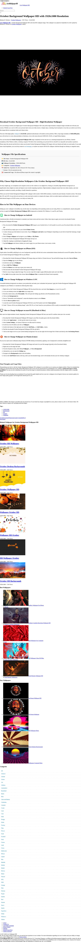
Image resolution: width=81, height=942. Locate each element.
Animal (3, 776)
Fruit (2, 839)
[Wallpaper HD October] (12, 532)
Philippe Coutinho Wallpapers (12, 624)
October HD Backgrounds (10, 581)
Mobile (3, 865)
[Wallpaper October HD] (12, 509)
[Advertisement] (40, 37)
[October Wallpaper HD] (12, 486)
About (4, 923)
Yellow (3, 919)
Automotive (4, 788)
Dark (2, 816)
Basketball (3, 791)
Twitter (2, 418)
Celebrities (3, 802)
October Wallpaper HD (9, 489)
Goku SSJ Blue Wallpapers (11, 659)
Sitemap (5, 928)
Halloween (4, 851)
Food (2, 833)
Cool (2, 811)
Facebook (6, 418)
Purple (2, 893)
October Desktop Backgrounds (12, 466)
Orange (3, 885)
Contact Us (6, 924)
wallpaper (16, 133)
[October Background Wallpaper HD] (40, 73)
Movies (6, 606)
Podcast (3, 891)
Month (3, 868)
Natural (3, 876)
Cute (2, 813)
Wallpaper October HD (9, 512)
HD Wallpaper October (9, 558)
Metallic (3, 862)
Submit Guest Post (7, 8)
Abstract (3, 773)
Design (3, 819)
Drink (2, 822)
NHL (2, 882)
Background (6, 411)
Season (3, 902)
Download (2, 419)
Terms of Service (7, 931)
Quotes (3, 896)
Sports (2, 908)
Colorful (3, 805)
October (5, 413)
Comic (3, 808)
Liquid (3, 856)
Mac (2, 859)
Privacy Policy (6, 927)
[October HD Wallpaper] (12, 440)
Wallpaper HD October (9, 535)
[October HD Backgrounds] (12, 577)
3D (2, 771)
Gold (2, 845)
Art (2, 782)
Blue (2, 796)
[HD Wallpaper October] (12, 554)
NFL (2, 879)
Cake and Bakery (5, 799)
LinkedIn (20, 418)
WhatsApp (11, 418)
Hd (4, 412)
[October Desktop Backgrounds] (12, 463)
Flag (2, 828)
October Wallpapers (16, 20)
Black (2, 793)
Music (2, 873)
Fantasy (3, 825)
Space (2, 905)
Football (3, 836)
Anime (3, 779)
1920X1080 (6, 409)
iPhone (3, 853)
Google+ (16, 418)
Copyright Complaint (8, 925)
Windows (3, 916)
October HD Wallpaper (9, 444)
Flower (3, 831)
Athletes (3, 785)
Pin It (24, 418)
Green (2, 848)
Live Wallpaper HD (25, 5)
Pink (2, 888)
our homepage (28, 146)
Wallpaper (5, 415)
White (2, 913)
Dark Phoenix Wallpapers (11, 677)
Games (3, 842)
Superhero (3, 911)
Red (6, 642)
